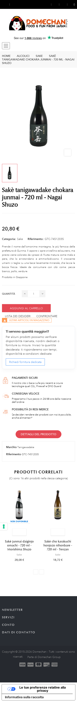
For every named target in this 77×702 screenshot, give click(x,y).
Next (41, 571)
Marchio (11, 447)
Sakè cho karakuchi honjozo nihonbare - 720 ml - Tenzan (57, 545)
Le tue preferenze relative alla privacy (42, 689)
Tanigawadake (25, 447)
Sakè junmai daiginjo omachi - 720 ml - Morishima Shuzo (19, 545)
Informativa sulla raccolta (24, 697)
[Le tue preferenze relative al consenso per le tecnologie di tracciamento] (4, 526)
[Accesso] (48, 4)
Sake (20, 239)
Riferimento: (35, 239)
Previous (35, 571)
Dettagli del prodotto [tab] (38, 434)
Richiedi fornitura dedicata (25, 362)
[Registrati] (55, 4)
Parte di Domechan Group (44, 657)
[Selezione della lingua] (13, 4)
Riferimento (13, 454)
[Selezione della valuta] (5, 4)
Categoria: (9, 239)
